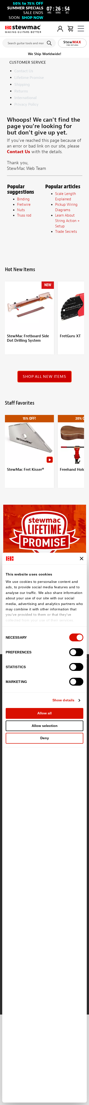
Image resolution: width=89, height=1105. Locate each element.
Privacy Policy (26, 104)
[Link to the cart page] (70, 29)
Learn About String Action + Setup (67, 221)
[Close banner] (81, 558)
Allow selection (45, 726)
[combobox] (29, 42)
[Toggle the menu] (81, 28)
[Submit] (50, 43)
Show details (63, 700)
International (25, 97)
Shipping (22, 84)
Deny (44, 738)
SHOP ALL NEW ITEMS (44, 376)
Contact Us (23, 71)
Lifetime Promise (29, 77)
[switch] (76, 652)
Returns (21, 91)
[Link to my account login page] (60, 29)
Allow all (44, 713)
